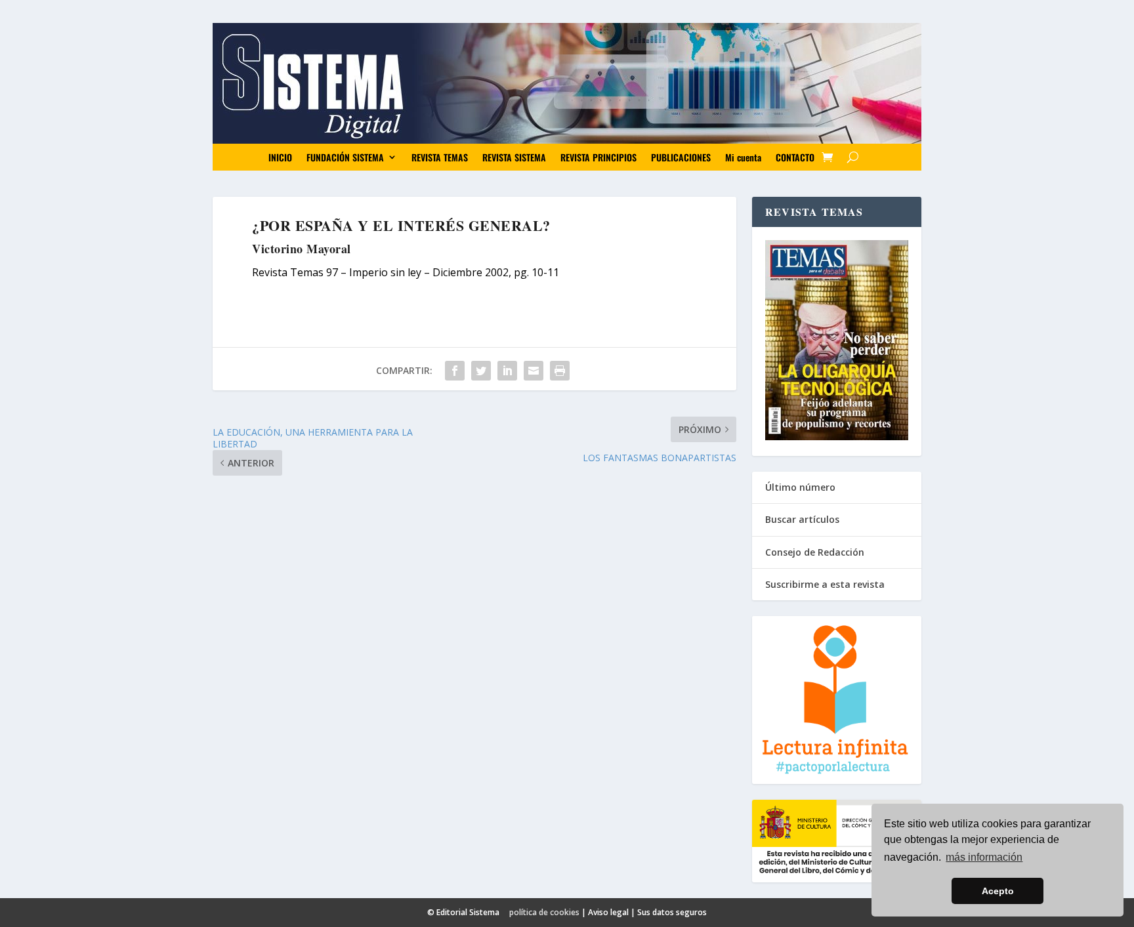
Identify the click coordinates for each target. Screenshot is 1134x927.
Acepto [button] (998, 891)
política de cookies (544, 912)
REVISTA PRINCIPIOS (598, 157)
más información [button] (984, 857)
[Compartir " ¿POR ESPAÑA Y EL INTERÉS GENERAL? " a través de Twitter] (481, 371)
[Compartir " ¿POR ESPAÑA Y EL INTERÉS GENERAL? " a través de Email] (533, 371)
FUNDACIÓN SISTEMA (345, 157)
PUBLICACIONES (681, 157)
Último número (800, 487)
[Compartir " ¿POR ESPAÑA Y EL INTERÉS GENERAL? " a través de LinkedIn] (507, 371)
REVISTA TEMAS (439, 157)
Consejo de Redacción (814, 552)
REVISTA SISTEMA (514, 157)
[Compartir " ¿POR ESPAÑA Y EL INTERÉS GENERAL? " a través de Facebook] (455, 371)
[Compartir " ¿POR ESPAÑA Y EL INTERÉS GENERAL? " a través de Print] (560, 371)
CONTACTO (795, 157)
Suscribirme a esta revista (825, 584)
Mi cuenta (743, 157)
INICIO (280, 157)
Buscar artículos (802, 519)
